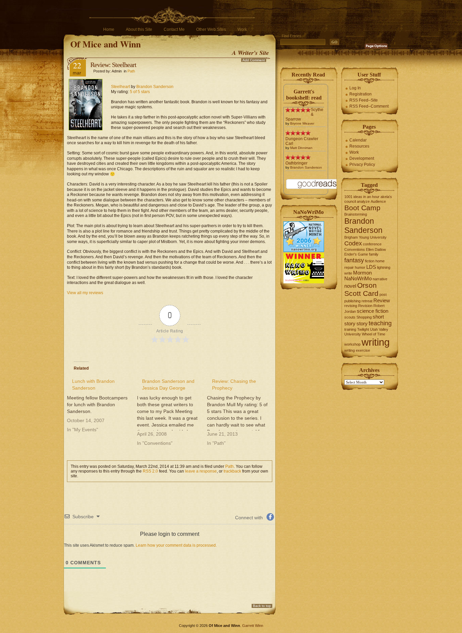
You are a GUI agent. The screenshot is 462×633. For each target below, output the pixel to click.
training (350, 329)
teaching (380, 323)
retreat (367, 301)
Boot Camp (362, 208)
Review (381, 300)
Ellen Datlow (376, 249)
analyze (363, 201)
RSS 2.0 (150, 471)
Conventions (354, 249)
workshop (352, 344)
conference (372, 244)
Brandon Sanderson (155, 86)
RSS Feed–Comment (369, 106)
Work (242, 29)
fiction (369, 261)
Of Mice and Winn (105, 44)
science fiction (372, 311)
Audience (378, 201)
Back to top (262, 606)
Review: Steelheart (113, 64)
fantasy (354, 260)
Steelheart (120, 86)
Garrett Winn (252, 626)
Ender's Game (356, 254)
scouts (349, 317)
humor (360, 267)
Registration (360, 94)
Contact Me (174, 29)
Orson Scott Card (361, 289)
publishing (352, 301)
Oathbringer (296, 163)
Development (361, 158)
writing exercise (357, 350)
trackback (232, 471)
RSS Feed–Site (363, 100)
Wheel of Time (373, 334)
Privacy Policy (362, 164)
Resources (359, 146)
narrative (380, 279)
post (383, 294)
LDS (371, 267)
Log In (355, 88)
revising (350, 306)
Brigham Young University (365, 237)
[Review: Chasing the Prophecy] (242, 412)
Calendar (358, 140)
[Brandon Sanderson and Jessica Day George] (172, 412)
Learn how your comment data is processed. (176, 545)
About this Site (139, 29)
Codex (353, 243)
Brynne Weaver (302, 123)
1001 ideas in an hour (361, 197)
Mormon (362, 273)
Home (108, 29)
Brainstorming (355, 214)
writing (376, 342)
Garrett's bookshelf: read (304, 95)
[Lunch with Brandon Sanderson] (102, 405)
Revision (365, 306)
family (373, 254)
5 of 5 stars (140, 91)
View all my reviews (85, 292)
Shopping (364, 317)
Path (131, 71)
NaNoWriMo (358, 278)
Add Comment (253, 60)
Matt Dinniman (301, 148)
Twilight (363, 329)
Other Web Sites (211, 29)
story (362, 323)
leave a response (201, 471)
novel (350, 286)
